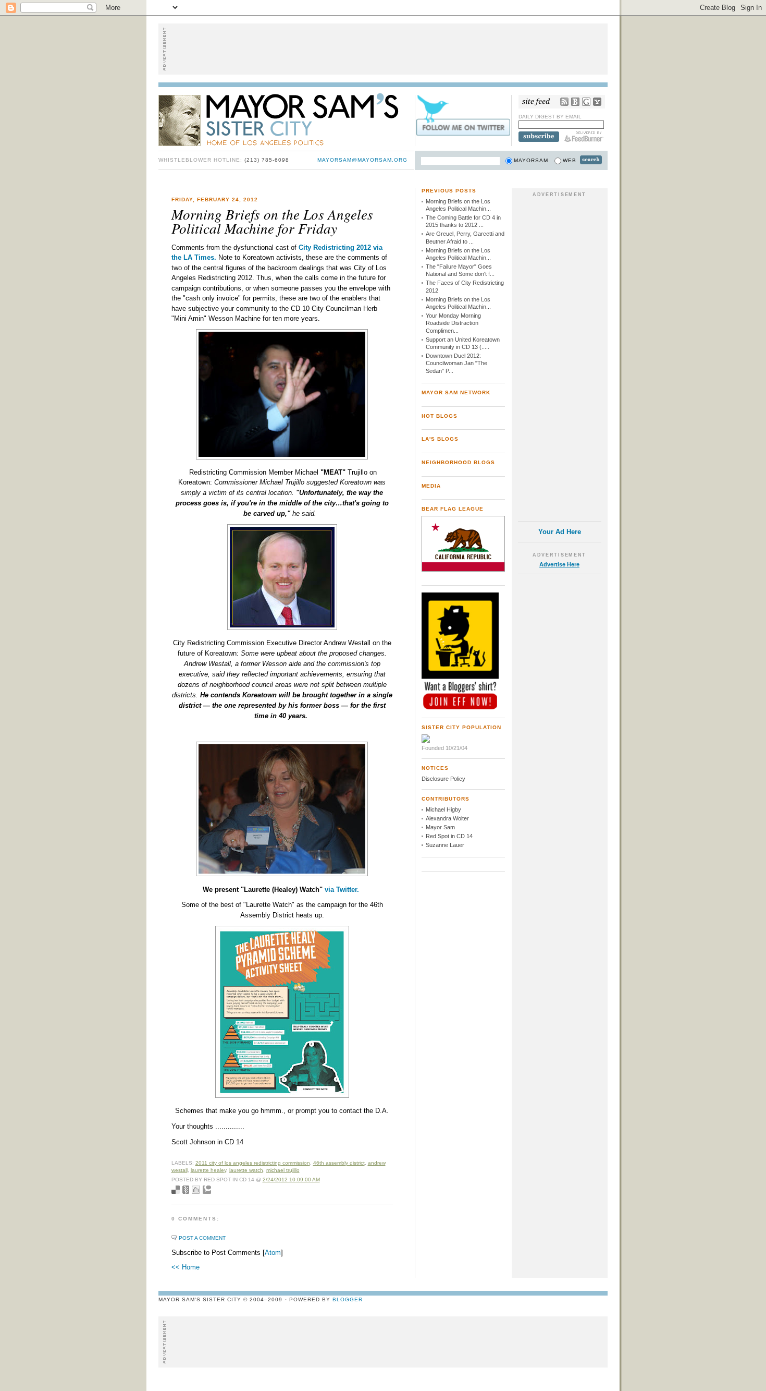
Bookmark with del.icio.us (175, 1190)
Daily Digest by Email (550, 116)
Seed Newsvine (185, 1190)
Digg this (196, 1190)
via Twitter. (342, 889)
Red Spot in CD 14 (449, 836)
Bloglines (575, 102)
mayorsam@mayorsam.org (362, 160)
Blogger (347, 1299)
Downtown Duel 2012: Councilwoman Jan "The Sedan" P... (456, 363)
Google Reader (586, 102)
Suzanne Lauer (445, 845)
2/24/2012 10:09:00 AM (291, 1179)
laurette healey (208, 1170)
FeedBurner (583, 136)
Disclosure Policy (443, 779)
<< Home (185, 1267)
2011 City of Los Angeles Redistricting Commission (252, 1163)
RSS (564, 102)
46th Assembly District (339, 1163)
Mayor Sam (440, 827)
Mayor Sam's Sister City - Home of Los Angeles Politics (286, 119)
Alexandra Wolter (447, 818)
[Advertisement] (383, 49)
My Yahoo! (597, 102)
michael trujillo (283, 1170)
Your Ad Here (559, 532)
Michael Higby (443, 809)
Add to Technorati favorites (207, 1190)
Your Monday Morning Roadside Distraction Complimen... (453, 323)
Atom (273, 1252)
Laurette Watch (246, 1170)
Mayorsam (531, 160)
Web (569, 160)
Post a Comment (202, 1238)
